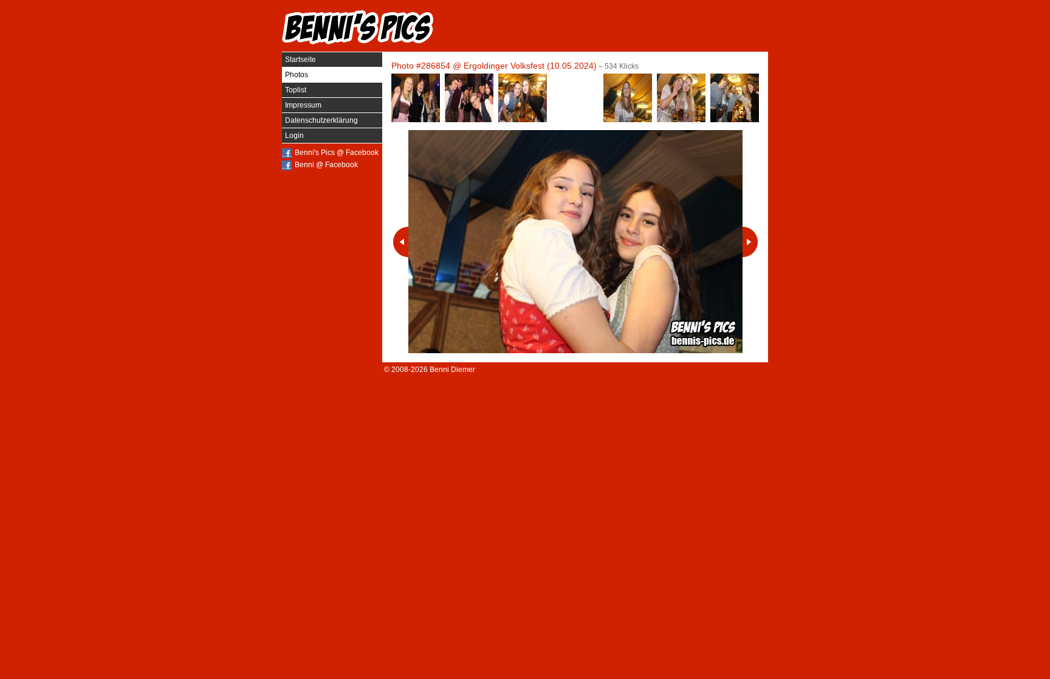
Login (294, 135)
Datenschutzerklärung (321, 120)
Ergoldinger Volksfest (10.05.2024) (530, 66)
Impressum (303, 105)
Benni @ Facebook (326, 164)
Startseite (300, 59)
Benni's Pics (358, 27)
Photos (296, 75)
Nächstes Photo (750, 242)
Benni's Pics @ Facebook (337, 152)
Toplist (295, 90)
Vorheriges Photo (400, 242)
